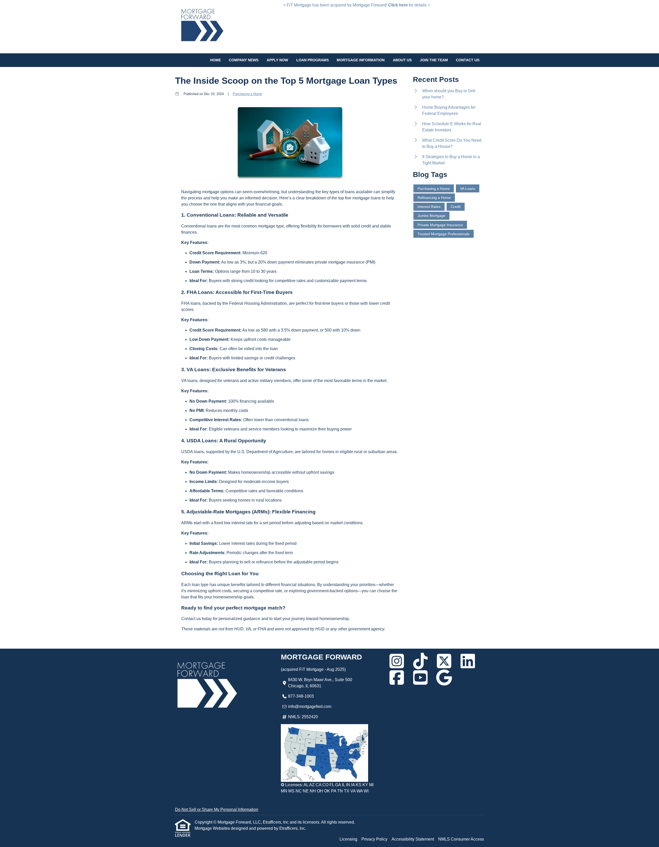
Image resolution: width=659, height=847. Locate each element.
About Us (402, 60)
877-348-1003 (301, 696)
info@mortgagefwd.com (309, 706)
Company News (243, 60)
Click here (398, 5)
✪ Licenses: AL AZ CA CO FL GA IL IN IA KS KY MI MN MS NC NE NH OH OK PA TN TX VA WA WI (327, 788)
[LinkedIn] (467, 661)
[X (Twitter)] (444, 661)
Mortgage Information (361, 60)
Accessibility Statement (413, 839)
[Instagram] (396, 661)
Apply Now (277, 60)
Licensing (348, 839)
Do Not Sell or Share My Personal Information (216, 809)
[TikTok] (420, 661)
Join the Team (434, 60)
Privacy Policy (374, 839)
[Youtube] (420, 677)
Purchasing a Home (247, 94)
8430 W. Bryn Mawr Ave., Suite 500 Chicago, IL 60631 (320, 682)
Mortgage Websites (213, 828)
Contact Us (467, 60)
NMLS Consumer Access (461, 839)
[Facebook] (396, 677)
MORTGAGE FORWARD (321, 657)
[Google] (444, 677)
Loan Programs (312, 60)
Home (215, 60)
